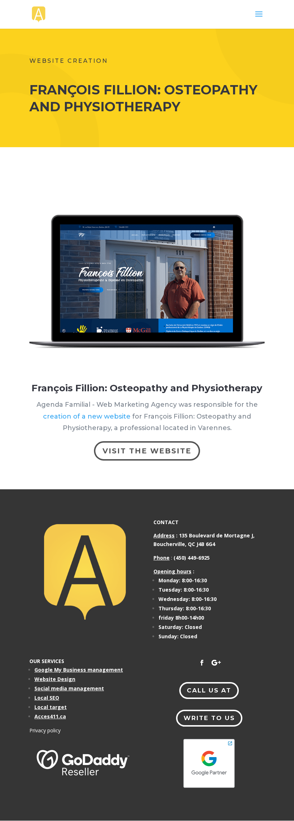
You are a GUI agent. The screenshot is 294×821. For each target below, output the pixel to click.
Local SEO (46, 697)
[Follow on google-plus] (216, 662)
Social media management (69, 688)
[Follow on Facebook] (202, 662)
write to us (209, 718)
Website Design (54, 679)
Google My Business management (78, 669)
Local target (50, 707)
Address (164, 535)
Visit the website (147, 451)
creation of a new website (87, 416)
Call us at (209, 690)
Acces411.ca (50, 716)
